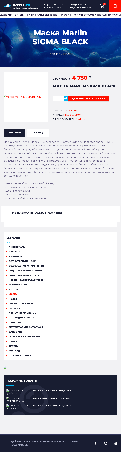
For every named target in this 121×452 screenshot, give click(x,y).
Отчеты (19, 15)
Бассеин (14, 251)
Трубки (14, 346)
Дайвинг (6, 15)
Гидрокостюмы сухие (24, 275)
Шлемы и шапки (20, 355)
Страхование (92, 15)
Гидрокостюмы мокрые (25, 270)
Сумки (13, 341)
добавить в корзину (89, 98)
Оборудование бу (21, 303)
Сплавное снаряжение (25, 336)
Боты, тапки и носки (23, 261)
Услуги (78, 15)
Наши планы (35, 15)
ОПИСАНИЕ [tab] (14, 132)
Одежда (15, 308)
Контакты (114, 15)
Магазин (65, 15)
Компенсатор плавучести (27, 280)
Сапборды (16, 331)
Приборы (15, 322)
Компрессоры (18, 284)
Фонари (14, 350)
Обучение (51, 15)
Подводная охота (21, 317)
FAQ (104, 15)
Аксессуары (17, 246)
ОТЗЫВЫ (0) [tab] (37, 132)
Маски (13, 294)
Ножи (13, 298)
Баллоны (15, 256)
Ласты (13, 289)
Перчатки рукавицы (23, 313)
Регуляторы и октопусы (26, 327)
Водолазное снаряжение (27, 265)
